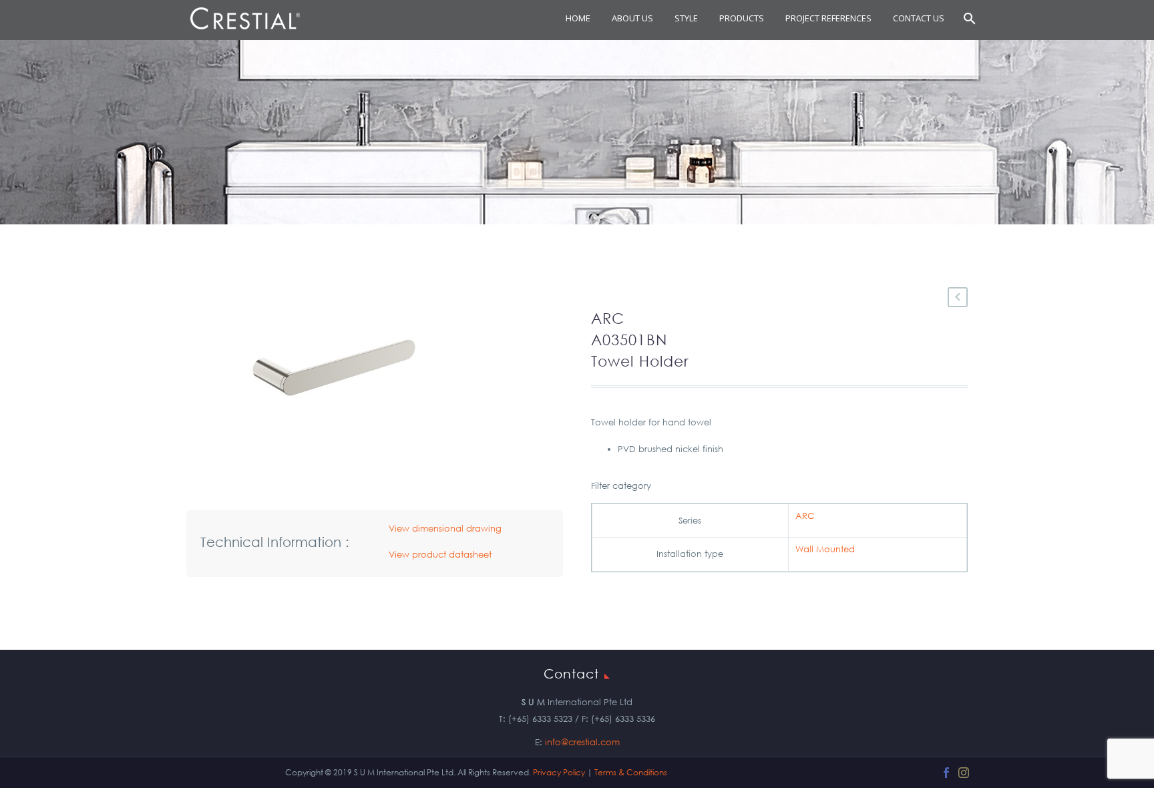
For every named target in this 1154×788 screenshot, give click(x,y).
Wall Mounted (825, 549)
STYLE (686, 18)
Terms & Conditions (630, 772)
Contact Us (918, 18)
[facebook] (946, 772)
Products (741, 18)
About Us (632, 18)
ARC (805, 516)
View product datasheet (440, 554)
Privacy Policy (559, 772)
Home (578, 18)
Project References (828, 18)
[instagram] (963, 772)
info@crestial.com (582, 742)
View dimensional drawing (445, 528)
